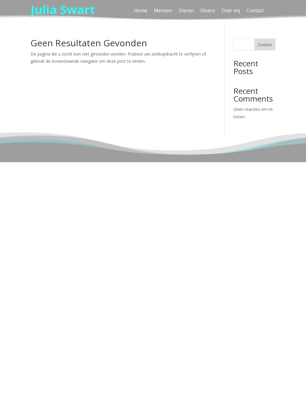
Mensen (163, 11)
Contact (255, 11)
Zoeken (265, 44)
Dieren (186, 11)
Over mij (230, 11)
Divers (208, 11)
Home (140, 11)
